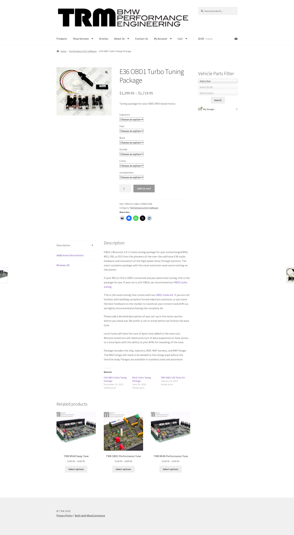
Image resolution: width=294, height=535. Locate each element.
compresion (126, 172)
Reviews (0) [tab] (63, 265)
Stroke (123, 149)
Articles (103, 38)
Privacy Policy (64, 515)
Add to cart (144, 188)
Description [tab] (63, 245)
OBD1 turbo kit (164, 295)
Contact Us (141, 38)
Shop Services (81, 38)
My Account (160, 38)
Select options (76, 469)
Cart (180, 38)
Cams (122, 161)
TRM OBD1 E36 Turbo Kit (173, 377)
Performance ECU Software (83, 51)
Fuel (121, 126)
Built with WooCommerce (90, 515)
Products (61, 38)
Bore (122, 137)
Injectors (124, 114)
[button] (106, 72)
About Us (119, 38)
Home (64, 51)
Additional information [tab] (70, 255)
